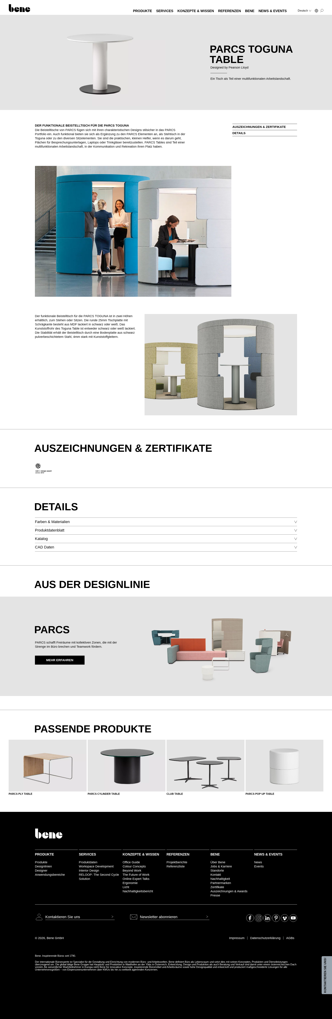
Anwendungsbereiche (50, 874)
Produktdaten (88, 862)
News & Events (268, 854)
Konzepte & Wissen (141, 854)
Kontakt (215, 874)
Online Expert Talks (136, 879)
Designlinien (43, 866)
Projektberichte (177, 862)
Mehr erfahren (59, 660)
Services (87, 854)
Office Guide (131, 862)
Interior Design (89, 870)
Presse (215, 895)
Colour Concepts (134, 866)
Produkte (44, 854)
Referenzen (178, 854)
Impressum (237, 938)
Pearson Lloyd (238, 67)
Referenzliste (176, 866)
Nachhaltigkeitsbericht (138, 891)
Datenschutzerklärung (265, 938)
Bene (215, 854)
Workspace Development (96, 866)
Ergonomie (130, 883)
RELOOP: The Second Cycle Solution (99, 877)
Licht (126, 887)
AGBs (290, 938)
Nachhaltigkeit (220, 879)
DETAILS (239, 133)
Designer (41, 870)
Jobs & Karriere (221, 866)
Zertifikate (217, 887)
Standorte (217, 870)
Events (259, 866)
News (258, 862)
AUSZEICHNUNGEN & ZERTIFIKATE (259, 127)
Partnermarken (220, 883)
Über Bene (217, 862)
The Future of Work (136, 874)
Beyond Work (132, 870)
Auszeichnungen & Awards (228, 891)
